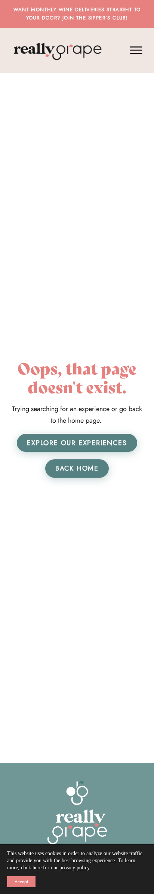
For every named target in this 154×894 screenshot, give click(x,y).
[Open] (136, 50)
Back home (77, 468)
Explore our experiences (77, 443)
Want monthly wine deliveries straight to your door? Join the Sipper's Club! (77, 13)
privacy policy (74, 867)
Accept (21, 881)
